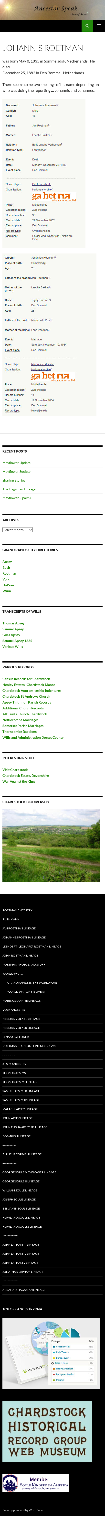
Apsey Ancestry (14, 1064)
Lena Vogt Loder (15, 1037)
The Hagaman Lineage (18, 489)
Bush (6, 567)
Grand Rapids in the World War (32, 982)
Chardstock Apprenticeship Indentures (31, 690)
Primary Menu (99, 26)
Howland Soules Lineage (22, 1226)
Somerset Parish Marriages (22, 726)
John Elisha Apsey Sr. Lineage (24, 1127)
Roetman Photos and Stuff (23, 964)
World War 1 (12, 973)
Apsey (7, 561)
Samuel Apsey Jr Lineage (21, 1100)
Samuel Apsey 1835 (17, 641)
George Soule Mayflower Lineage (29, 1172)
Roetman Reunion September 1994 (29, 1046)
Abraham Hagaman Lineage (23, 1290)
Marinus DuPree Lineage (21, 1000)
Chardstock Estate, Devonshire (25, 775)
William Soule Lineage (19, 1190)
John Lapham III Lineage (20, 1244)
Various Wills (12, 646)
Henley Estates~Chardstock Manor (28, 685)
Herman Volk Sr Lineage (21, 1019)
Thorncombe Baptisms (19, 731)
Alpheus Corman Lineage (22, 1154)
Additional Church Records (23, 708)
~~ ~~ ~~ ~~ (10, 1055)
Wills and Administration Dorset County (32, 737)
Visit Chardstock (15, 770)
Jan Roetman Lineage (19, 928)
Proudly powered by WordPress (22, 1510)
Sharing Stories (13, 480)
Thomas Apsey (13, 623)
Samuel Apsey (13, 629)
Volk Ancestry (14, 1009)
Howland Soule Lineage (21, 1217)
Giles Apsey (11, 635)
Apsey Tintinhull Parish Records (26, 702)
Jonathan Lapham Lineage (22, 1272)
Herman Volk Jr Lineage (21, 1028)
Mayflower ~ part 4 (16, 498)
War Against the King (18, 781)
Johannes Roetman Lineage (24, 937)
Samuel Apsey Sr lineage (21, 1091)
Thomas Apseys (14, 1073)
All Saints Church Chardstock (24, 714)
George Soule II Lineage (21, 1181)
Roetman (9, 573)
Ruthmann (11, 919)
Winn (6, 591)
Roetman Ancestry (17, 910)
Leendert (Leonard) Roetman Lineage (31, 946)
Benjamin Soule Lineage (21, 1208)
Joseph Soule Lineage (19, 1199)
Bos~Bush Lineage (16, 1136)
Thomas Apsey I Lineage (20, 1082)
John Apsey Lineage (17, 1118)
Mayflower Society (16, 471)
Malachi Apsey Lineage (20, 1109)
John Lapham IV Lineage (20, 1253)
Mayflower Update (16, 463)
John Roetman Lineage (20, 955)
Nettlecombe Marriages (20, 720)
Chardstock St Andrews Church (26, 696)
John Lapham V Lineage (20, 1262)
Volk (6, 579)
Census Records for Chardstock (26, 679)
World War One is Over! (26, 991)
